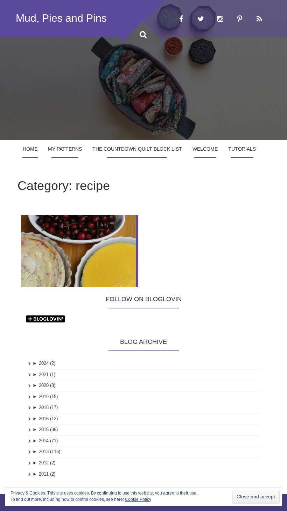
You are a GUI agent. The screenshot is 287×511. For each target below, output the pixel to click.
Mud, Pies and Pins (61, 18)
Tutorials (242, 149)
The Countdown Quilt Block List (137, 149)
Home (30, 149)
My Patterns (65, 149)
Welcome (205, 149)
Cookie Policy (138, 499)
